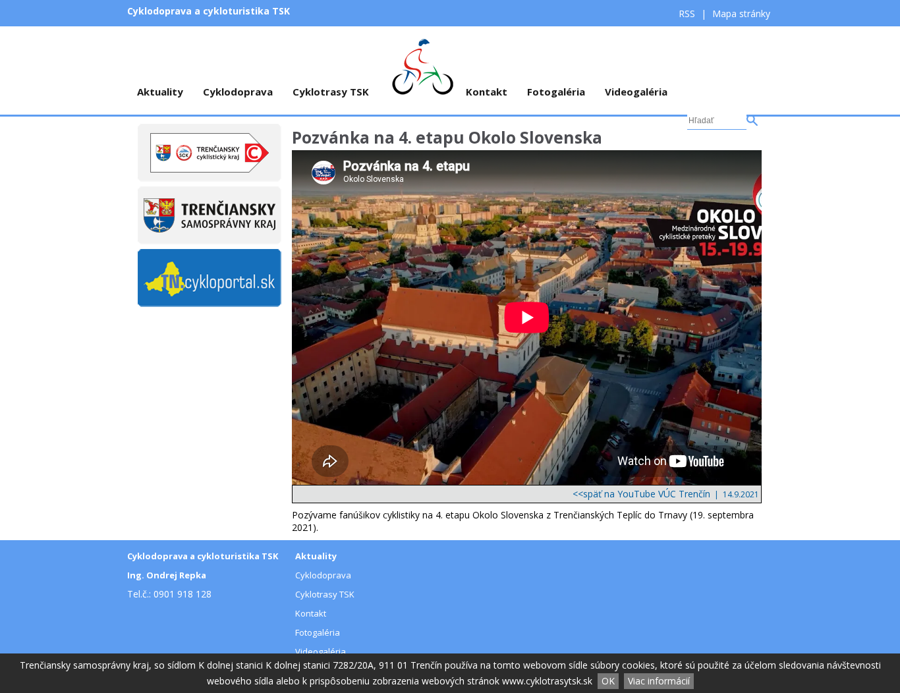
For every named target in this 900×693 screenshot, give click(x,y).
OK (608, 681)
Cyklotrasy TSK (331, 91)
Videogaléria (636, 91)
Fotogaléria (556, 91)
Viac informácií (659, 681)
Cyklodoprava (238, 91)
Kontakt (486, 91)
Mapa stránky (741, 13)
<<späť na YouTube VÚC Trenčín (641, 493)
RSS (688, 13)
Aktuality (160, 91)
